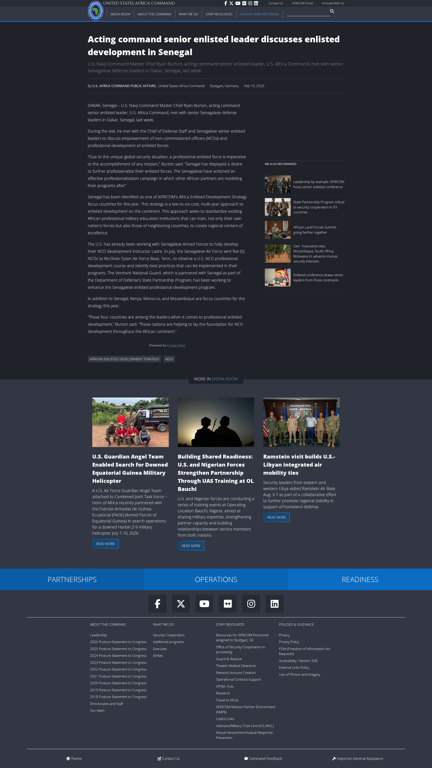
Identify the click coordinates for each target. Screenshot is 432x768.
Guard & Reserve (229, 659)
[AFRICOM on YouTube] (238, 3)
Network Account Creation (236, 672)
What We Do (163, 624)
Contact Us (276, 3)
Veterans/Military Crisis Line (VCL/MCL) (245, 725)
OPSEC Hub (225, 686)
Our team (97, 710)
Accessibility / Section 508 (298, 660)
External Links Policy (294, 667)
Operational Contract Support (238, 679)
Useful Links (225, 718)
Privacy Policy (289, 641)
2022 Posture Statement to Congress (118, 669)
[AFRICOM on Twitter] (232, 3)
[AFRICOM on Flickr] (245, 3)
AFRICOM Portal (302, 3)
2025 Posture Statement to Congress (118, 648)
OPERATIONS (216, 579)
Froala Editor (176, 345)
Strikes (158, 655)
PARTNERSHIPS (72, 579)
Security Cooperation (169, 635)
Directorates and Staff (106, 703)
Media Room (225, 379)
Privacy (284, 635)
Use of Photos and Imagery (299, 674)
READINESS (360, 579)
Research (223, 693)
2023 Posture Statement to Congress (118, 662)
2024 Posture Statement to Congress (118, 655)
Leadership (98, 635)
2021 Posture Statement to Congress (118, 676)
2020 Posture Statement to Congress (118, 683)
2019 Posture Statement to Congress (118, 690)
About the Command (108, 624)
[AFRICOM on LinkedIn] (257, 3)
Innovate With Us (333, 3)
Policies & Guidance (296, 624)
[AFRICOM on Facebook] (226, 3)
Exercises (160, 648)
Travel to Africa (227, 700)
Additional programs (168, 641)
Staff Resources (230, 624)
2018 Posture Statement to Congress (118, 696)
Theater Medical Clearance (236, 665)
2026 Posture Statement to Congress (118, 641)
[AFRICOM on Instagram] (251, 3)
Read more (105, 543)
